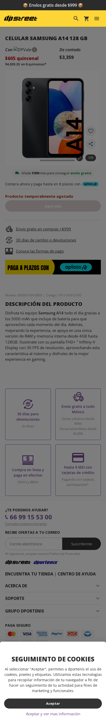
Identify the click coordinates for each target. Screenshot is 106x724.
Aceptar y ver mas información (53, 713)
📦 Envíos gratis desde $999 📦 (53, 5)
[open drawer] (97, 18)
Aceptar (53, 703)
